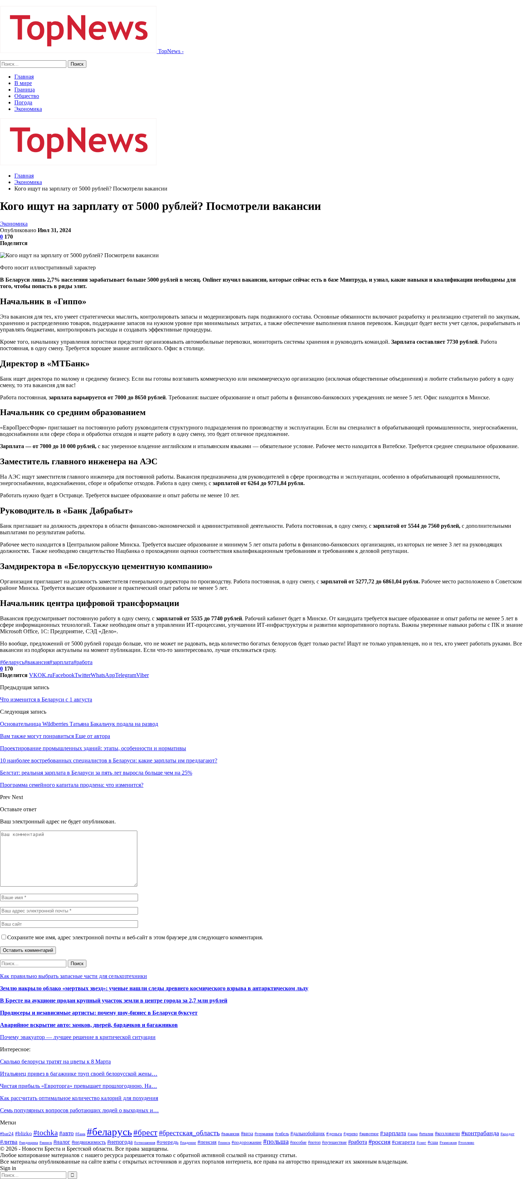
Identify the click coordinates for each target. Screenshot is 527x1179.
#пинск (224, 1143)
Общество (26, 96)
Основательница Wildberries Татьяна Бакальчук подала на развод (79, 724)
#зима (413, 1134)
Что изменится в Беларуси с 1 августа (46, 699)
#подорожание (247, 1142)
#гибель (282, 1133)
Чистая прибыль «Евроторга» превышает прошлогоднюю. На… (78, 1086)
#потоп (314, 1142)
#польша (276, 1141)
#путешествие (334, 1142)
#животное (369, 1133)
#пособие (298, 1142)
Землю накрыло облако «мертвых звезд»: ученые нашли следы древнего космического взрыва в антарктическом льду (154, 988)
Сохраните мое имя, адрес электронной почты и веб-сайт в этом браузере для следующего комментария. (135, 937)
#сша (433, 1142)
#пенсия (207, 1142)
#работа (82, 662)
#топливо (466, 1142)
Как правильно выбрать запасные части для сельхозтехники (73, 976)
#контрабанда (480, 1133)
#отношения (144, 1143)
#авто (66, 1133)
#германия (264, 1133)
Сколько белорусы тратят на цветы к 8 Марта (55, 1061)
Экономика (28, 109)
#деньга (334, 1133)
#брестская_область (189, 1133)
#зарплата (61, 662)
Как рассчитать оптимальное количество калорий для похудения (79, 1098)
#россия (379, 1141)
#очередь (168, 1142)
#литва (9, 1141)
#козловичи (447, 1133)
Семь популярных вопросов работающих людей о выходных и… (79, 1110)
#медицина (28, 1143)
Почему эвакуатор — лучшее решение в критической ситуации (78, 1037)
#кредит (507, 1134)
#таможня (448, 1142)
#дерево (350, 1133)
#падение (188, 1143)
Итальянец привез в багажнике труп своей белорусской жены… (78, 1074)
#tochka (45, 1132)
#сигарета (403, 1142)
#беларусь (12, 662)
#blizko (23, 1133)
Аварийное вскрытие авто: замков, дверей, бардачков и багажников (89, 1025)
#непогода (120, 1142)
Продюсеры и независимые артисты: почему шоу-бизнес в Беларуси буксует (99, 1013)
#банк (80, 1134)
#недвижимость (89, 1142)
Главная (24, 77)
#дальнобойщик (307, 1133)
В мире (23, 83)
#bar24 (7, 1133)
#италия (426, 1133)
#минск (45, 1142)
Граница (24, 89)
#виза (247, 1133)
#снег (421, 1143)
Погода (23, 102)
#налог (61, 1142)
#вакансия (36, 662)
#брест (145, 1132)
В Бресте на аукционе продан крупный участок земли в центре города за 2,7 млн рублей (113, 1000)
